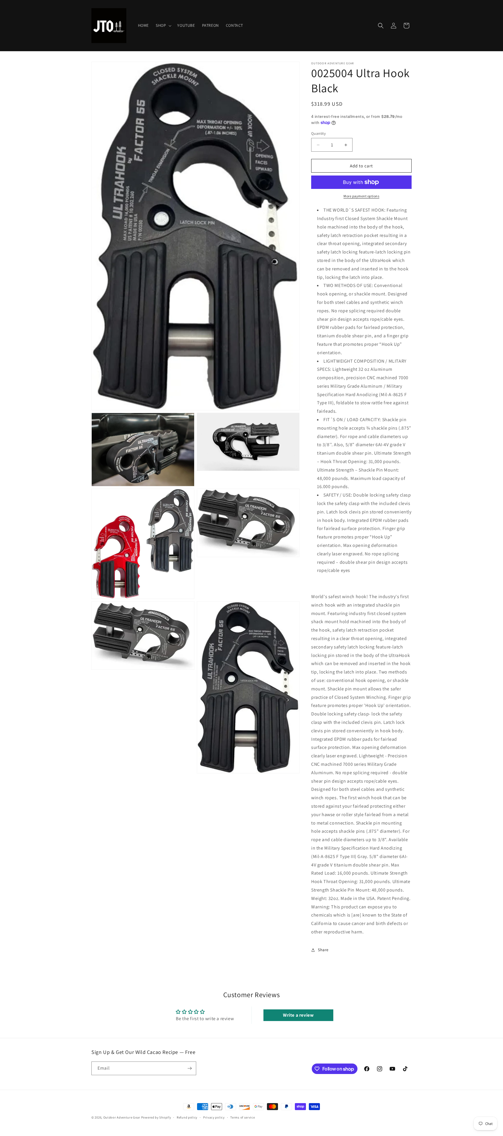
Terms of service (242, 1117)
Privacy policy (214, 1117)
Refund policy (187, 1117)
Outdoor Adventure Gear (121, 1117)
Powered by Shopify (156, 1117)
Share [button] (323, 949)
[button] (163, 25)
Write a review (298, 1015)
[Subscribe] (189, 1068)
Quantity (318, 133)
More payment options (361, 196)
